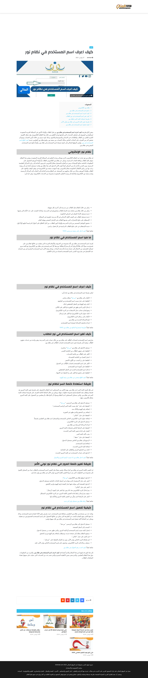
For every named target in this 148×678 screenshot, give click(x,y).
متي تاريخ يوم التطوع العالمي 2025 (82, 652)
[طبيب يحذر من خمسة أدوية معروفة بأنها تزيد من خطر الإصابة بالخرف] (81, 621)
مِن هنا (65, 478)
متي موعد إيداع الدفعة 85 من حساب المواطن (55, 631)
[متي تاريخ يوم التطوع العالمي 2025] (81, 644)
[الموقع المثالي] (123, 6)
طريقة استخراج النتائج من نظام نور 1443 (73, 327)
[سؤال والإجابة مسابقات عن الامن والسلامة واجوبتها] (28, 621)
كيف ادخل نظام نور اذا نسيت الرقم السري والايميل (70, 457)
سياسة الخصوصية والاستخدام (74, 668)
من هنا (74, 298)
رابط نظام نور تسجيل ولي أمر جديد (75, 501)
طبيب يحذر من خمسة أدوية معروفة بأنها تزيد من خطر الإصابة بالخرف (82, 631)
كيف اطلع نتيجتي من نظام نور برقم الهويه (73, 377)
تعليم (91, 47)
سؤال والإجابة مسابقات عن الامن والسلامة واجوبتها (30, 631)
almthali (89, 57)
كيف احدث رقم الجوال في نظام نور (75, 547)
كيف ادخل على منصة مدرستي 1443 (74, 231)
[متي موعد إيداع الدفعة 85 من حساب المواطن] (55, 621)
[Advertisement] (74, 29)
